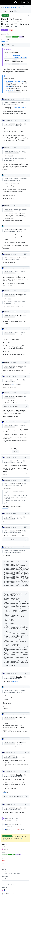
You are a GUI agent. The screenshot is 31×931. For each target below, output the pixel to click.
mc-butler (6, 44)
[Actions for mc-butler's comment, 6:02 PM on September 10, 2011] (28, 254)
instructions (5, 508)
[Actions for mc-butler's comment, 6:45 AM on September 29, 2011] (28, 673)
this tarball (15, 681)
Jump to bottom (5, 41)
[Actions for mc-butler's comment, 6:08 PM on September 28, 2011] (28, 457)
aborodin (18, 824)
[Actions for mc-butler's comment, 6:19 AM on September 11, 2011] (28, 291)
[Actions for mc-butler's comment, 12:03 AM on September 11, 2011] (28, 268)
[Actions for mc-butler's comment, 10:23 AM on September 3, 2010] (28, 148)
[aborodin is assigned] (8, 34)
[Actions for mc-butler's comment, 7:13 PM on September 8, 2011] (28, 175)
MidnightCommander (10, 7)
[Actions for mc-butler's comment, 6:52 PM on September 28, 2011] (28, 513)
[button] (26, 406)
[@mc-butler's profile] (3, 45)
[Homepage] (15, 2)
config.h (8, 86)
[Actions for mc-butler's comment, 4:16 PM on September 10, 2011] (28, 226)
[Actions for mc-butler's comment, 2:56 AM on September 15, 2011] (28, 422)
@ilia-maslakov (20, 756)
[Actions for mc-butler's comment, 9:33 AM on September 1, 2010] (28, 99)
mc (19, 7)
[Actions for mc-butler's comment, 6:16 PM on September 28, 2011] (28, 480)
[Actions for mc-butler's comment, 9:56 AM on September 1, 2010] (28, 120)
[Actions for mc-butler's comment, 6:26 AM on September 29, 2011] (28, 547)
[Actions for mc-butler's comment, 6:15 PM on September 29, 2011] (28, 687)
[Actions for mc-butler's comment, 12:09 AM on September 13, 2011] (28, 329)
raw (23, 81)
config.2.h (8, 90)
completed (7, 820)
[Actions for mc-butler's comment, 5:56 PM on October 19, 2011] (28, 714)
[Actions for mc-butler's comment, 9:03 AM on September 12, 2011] (28, 312)
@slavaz (19, 257)
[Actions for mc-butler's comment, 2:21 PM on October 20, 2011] (28, 739)
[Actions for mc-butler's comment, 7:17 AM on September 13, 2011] (28, 363)
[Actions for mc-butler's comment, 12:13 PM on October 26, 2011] (28, 752)
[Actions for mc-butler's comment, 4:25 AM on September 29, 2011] (28, 527)
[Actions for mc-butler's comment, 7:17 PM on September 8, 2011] (28, 206)
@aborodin (19, 124)
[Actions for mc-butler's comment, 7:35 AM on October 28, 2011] (28, 771)
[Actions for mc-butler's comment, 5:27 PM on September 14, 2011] (28, 393)
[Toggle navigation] (2, 2)
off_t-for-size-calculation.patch (13, 81)
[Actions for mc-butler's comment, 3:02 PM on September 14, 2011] (28, 376)
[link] (8, 818)
